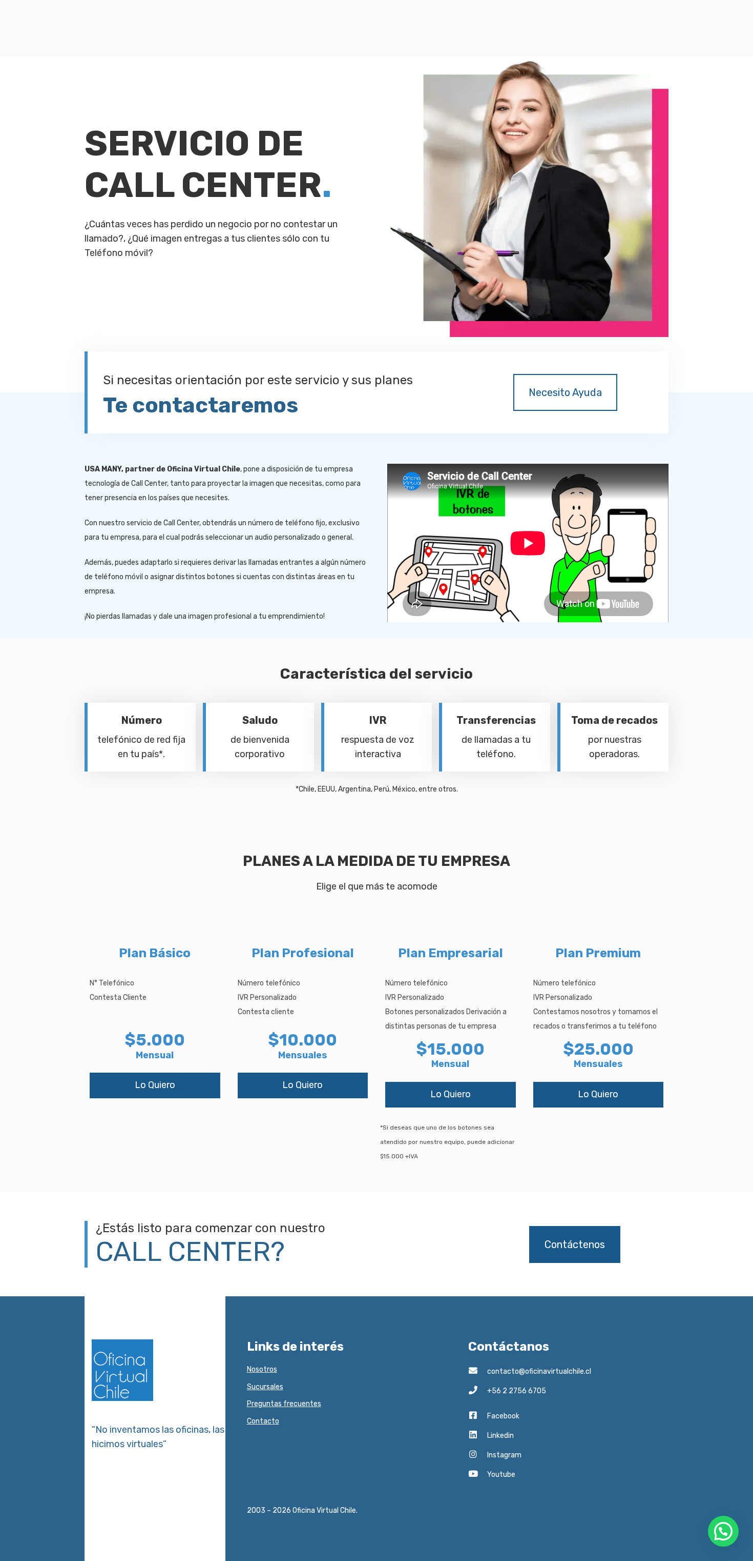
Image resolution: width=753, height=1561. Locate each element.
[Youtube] (477, 1475)
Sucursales (265, 1386)
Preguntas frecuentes (284, 1403)
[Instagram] (477, 1455)
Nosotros (262, 1369)
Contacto (263, 1421)
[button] (723, 1531)
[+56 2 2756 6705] (477, 1391)
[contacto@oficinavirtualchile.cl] (477, 1372)
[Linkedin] (477, 1436)
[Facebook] (477, 1416)
